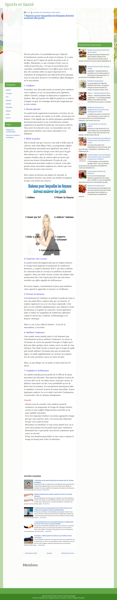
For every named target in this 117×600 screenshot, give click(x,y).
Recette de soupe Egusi (95, 81)
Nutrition (9, 100)
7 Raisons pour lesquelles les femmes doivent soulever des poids (49, 16)
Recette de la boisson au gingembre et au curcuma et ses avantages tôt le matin (98, 110)
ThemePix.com (43, 598)
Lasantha (63, 598)
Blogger (73, 596)
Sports (58, 12)
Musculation (47, 12)
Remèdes (9, 107)
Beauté (8, 90)
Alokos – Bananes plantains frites (99, 93)
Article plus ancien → (68, 553)
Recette (8, 104)
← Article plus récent (30, 553)
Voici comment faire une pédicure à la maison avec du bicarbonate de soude (99, 140)
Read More (46, 490)
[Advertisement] (49, 37)
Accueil (49, 553)
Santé (53, 12)
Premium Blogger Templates (76, 598)
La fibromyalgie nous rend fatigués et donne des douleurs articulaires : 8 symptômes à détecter (99, 157)
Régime (8, 111)
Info (40, 12)
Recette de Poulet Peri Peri (96, 186)
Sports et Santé (19, 4)
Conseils (36, 12)
